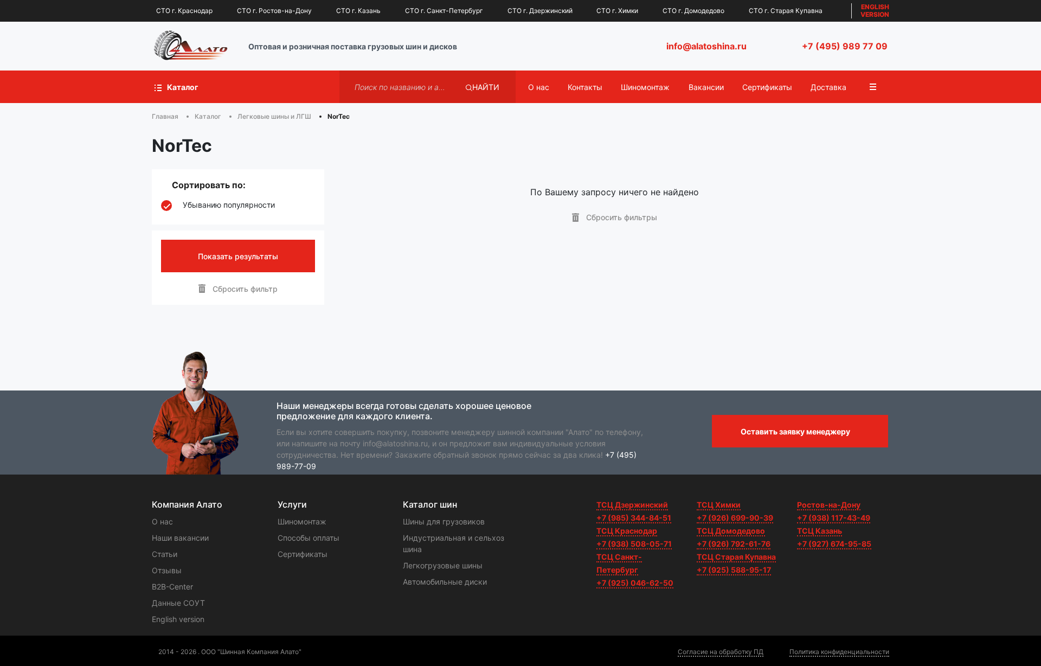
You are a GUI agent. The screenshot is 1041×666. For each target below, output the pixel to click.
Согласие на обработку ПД (720, 652)
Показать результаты (238, 256)
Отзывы (167, 570)
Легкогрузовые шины (443, 565)
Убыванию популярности (229, 205)
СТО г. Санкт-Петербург (444, 11)
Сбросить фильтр (244, 288)
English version (178, 619)
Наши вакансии (180, 537)
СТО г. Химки (617, 11)
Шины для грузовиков (444, 521)
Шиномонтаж (645, 87)
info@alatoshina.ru (706, 46)
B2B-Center (172, 586)
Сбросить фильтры (620, 217)
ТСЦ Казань (819, 530)
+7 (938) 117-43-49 (833, 517)
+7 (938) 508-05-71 (634, 543)
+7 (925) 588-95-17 (734, 569)
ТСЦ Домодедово (731, 530)
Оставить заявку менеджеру (795, 431)
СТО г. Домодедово (693, 11)
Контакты (585, 87)
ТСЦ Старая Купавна (736, 556)
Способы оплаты (308, 537)
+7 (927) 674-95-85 (834, 543)
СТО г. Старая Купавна (785, 11)
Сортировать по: (209, 185)
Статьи (164, 554)
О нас (538, 87)
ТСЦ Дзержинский (632, 504)
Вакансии (706, 87)
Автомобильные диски (445, 581)
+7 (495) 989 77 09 (845, 46)
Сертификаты (767, 87)
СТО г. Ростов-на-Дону (274, 11)
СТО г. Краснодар (184, 11)
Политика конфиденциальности (839, 652)
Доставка (828, 87)
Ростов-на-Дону (828, 504)
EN (874, 10)
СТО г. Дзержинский (540, 11)
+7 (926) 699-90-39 (735, 517)
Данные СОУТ (178, 602)
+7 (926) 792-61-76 (733, 543)
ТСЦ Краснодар (626, 530)
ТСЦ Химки (719, 504)
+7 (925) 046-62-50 (634, 582)
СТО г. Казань (358, 11)
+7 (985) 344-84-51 (633, 517)
